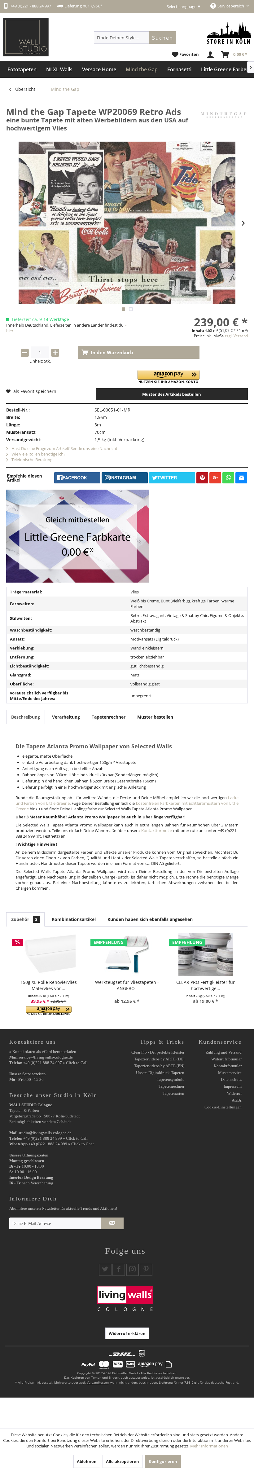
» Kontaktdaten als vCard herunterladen (42, 1051)
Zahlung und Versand (224, 1052)
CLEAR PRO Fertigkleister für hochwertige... (205, 985)
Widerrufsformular (226, 1059)
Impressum (233, 1086)
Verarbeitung (66, 717)
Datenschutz (231, 1079)
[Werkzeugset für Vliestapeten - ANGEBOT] (127, 954)
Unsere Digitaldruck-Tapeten (160, 1072)
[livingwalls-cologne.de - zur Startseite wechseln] (26, 37)
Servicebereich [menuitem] (231, 6)
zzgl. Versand (236, 335)
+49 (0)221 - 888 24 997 (30, 6)
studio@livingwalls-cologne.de (45, 1132)
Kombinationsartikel (74, 919)
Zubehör (24, 919)
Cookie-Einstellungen (223, 1107)
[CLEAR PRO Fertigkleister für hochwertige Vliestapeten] (205, 954)
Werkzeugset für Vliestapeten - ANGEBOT (127, 985)
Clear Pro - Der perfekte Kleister (157, 1052)
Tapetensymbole (170, 1079)
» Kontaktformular (155, 830)
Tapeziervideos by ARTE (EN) (159, 1066)
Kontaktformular (228, 1066)
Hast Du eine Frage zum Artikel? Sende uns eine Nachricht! (64, 448)
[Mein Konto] (210, 55)
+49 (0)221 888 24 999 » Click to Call (55, 1138)
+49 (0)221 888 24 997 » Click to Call (55, 1062)
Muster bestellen (155, 717)
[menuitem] (135, 37)
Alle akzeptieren (122, 1461)
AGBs (237, 1100)
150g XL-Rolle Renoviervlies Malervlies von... (48, 985)
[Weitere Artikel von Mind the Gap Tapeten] (223, 118)
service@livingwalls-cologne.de (46, 1057)
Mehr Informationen (209, 1446)
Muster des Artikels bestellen (171, 394)
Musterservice (230, 1072)
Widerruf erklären (127, 1333)
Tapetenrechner (108, 717)
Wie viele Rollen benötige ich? (38, 454)
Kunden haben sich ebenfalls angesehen (150, 919)
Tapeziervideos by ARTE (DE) (159, 1059)
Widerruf (234, 1093)
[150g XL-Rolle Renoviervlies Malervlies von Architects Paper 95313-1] (48, 954)
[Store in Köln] (229, 33)
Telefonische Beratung (31, 459)
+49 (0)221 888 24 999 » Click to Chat (61, 1144)
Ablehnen (87, 1461)
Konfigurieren (163, 1461)
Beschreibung (25, 717)
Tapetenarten (173, 1093)
